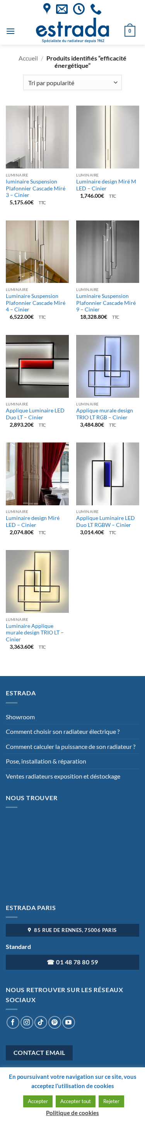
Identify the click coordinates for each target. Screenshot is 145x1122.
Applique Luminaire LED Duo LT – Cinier (35, 414)
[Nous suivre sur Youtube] (68, 1022)
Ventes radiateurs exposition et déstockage (63, 776)
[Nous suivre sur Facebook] (13, 1022)
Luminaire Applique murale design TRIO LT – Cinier (35, 633)
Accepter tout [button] (75, 1101)
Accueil (28, 58)
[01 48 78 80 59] (96, 9)
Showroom (20, 716)
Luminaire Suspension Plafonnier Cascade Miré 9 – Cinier (106, 303)
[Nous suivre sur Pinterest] (54, 1022)
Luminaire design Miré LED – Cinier (33, 521)
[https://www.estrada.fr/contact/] (62, 9)
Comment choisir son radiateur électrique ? (62, 731)
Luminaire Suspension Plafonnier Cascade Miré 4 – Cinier (35, 303)
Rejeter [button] (111, 1101)
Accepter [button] (38, 1101)
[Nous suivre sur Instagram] (26, 1022)
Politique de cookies (72, 1112)
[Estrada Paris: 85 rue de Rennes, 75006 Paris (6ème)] (47, 9)
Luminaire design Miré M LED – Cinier (106, 185)
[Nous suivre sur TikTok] (40, 1022)
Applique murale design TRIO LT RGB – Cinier (104, 414)
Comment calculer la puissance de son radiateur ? (70, 746)
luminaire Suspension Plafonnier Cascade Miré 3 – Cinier (35, 188)
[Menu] (10, 31)
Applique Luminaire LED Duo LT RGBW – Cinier (105, 521)
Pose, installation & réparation (46, 761)
